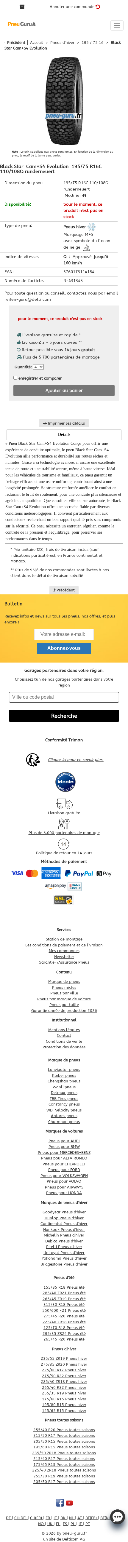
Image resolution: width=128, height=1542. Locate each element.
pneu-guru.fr (75, 1533)
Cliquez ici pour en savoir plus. (76, 759)
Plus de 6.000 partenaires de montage (64, 833)
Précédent (16, 42)
